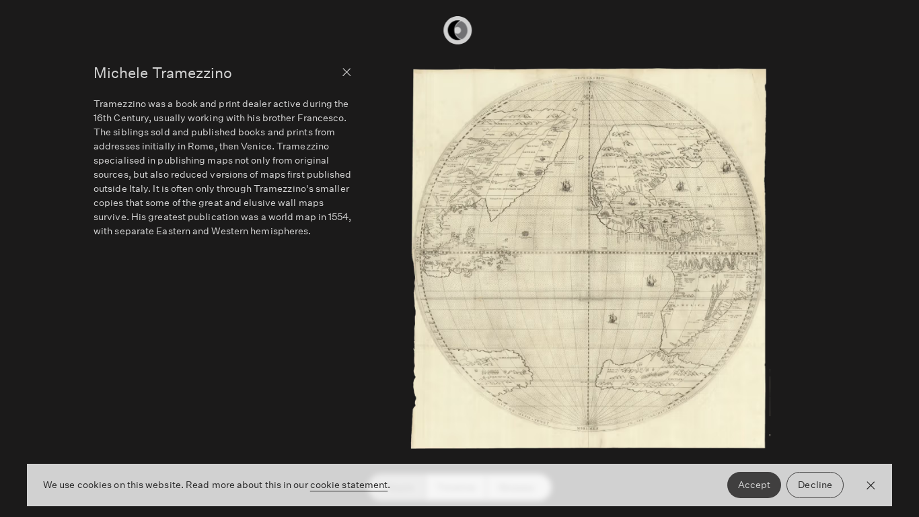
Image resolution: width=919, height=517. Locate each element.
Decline (815, 485)
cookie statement (349, 485)
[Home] (459, 30)
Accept (754, 485)
